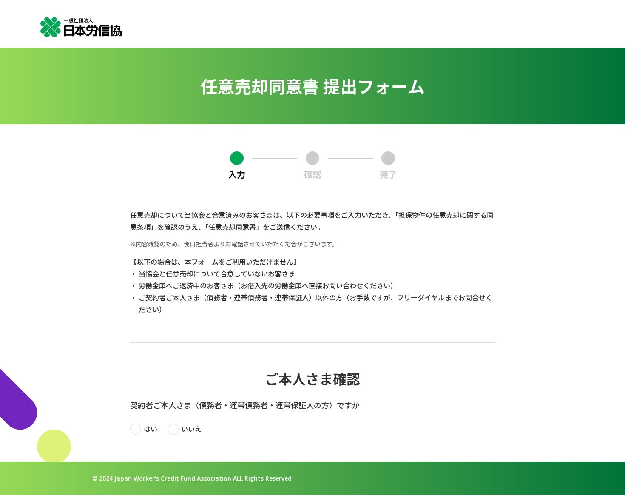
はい (150, 429)
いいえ (191, 429)
